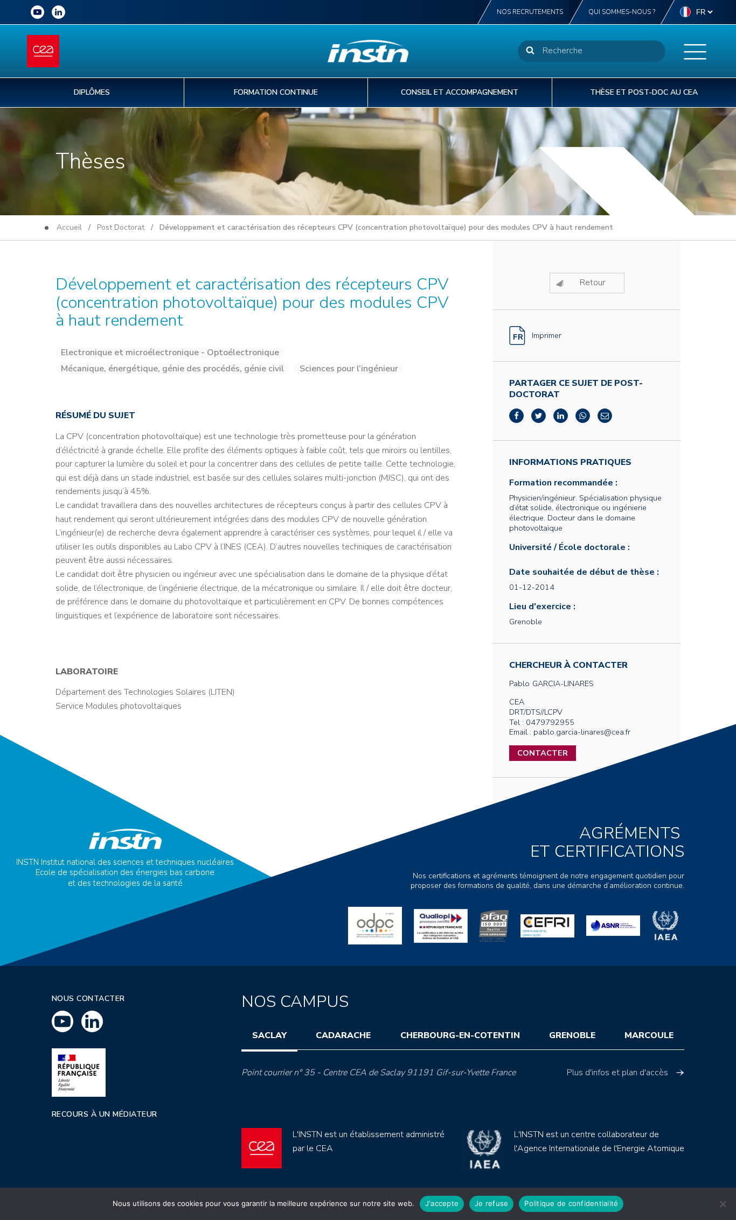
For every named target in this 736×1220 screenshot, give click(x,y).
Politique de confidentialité (571, 1203)
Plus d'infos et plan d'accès (617, 1072)
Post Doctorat (120, 227)
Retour (592, 282)
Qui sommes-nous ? (621, 12)
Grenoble (572, 1035)
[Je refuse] (722, 1203)
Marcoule (648, 1035)
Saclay (269, 1035)
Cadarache (343, 1035)
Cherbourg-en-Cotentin (460, 1035)
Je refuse (491, 1203)
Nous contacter (88, 998)
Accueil (69, 227)
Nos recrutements (530, 12)
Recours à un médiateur (104, 1114)
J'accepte (442, 1203)
